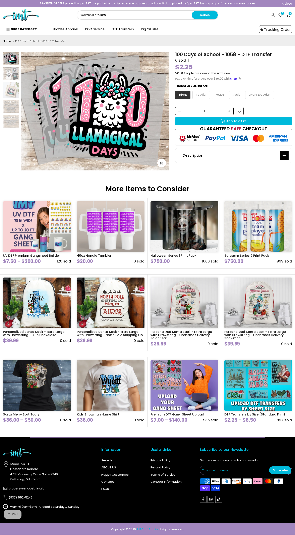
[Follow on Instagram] (211, 499)
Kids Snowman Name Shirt (98, 414)
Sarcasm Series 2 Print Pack (246, 255)
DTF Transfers (123, 29)
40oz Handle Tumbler (94, 255)
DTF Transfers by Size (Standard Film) (254, 414)
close (9, 3)
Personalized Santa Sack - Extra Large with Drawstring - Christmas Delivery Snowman (255, 334)
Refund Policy (160, 467)
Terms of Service (163, 474)
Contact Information (166, 481)
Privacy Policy (160, 460)
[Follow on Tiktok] (218, 499)
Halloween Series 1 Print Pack (173, 255)
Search (106, 460)
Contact (107, 481)
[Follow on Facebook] (203, 499)
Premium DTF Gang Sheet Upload (177, 414)
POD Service (95, 29)
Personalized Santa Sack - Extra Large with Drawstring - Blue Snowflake (33, 333)
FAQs (105, 489)
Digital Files (149, 29)
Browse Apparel (65, 29)
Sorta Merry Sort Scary (21, 414)
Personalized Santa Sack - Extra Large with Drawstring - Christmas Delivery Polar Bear (181, 334)
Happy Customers (115, 474)
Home (7, 41)
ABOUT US (108, 467)
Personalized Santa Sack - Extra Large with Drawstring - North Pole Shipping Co (110, 333)
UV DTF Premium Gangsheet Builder (31, 255)
